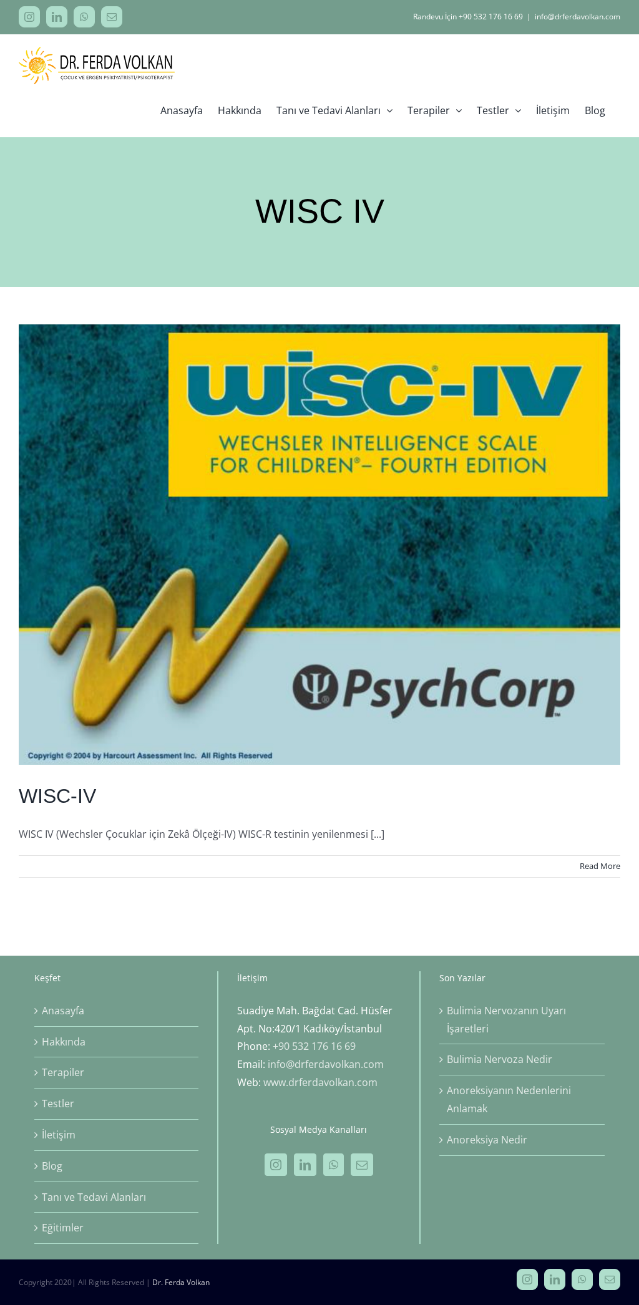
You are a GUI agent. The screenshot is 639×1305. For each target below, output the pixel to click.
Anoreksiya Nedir (487, 1140)
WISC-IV (57, 796)
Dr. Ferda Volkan (181, 1282)
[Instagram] (276, 1164)
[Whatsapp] (333, 1164)
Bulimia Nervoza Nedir (499, 1059)
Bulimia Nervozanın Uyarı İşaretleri (506, 1020)
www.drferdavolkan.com (320, 1082)
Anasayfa (63, 1010)
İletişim (59, 1135)
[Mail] (362, 1164)
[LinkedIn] (305, 1164)
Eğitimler (63, 1228)
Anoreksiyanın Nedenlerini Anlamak (509, 1099)
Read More (600, 865)
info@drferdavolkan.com (577, 16)
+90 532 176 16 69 (314, 1046)
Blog (52, 1166)
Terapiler (63, 1072)
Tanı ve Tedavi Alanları (94, 1197)
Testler (58, 1103)
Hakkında (63, 1042)
